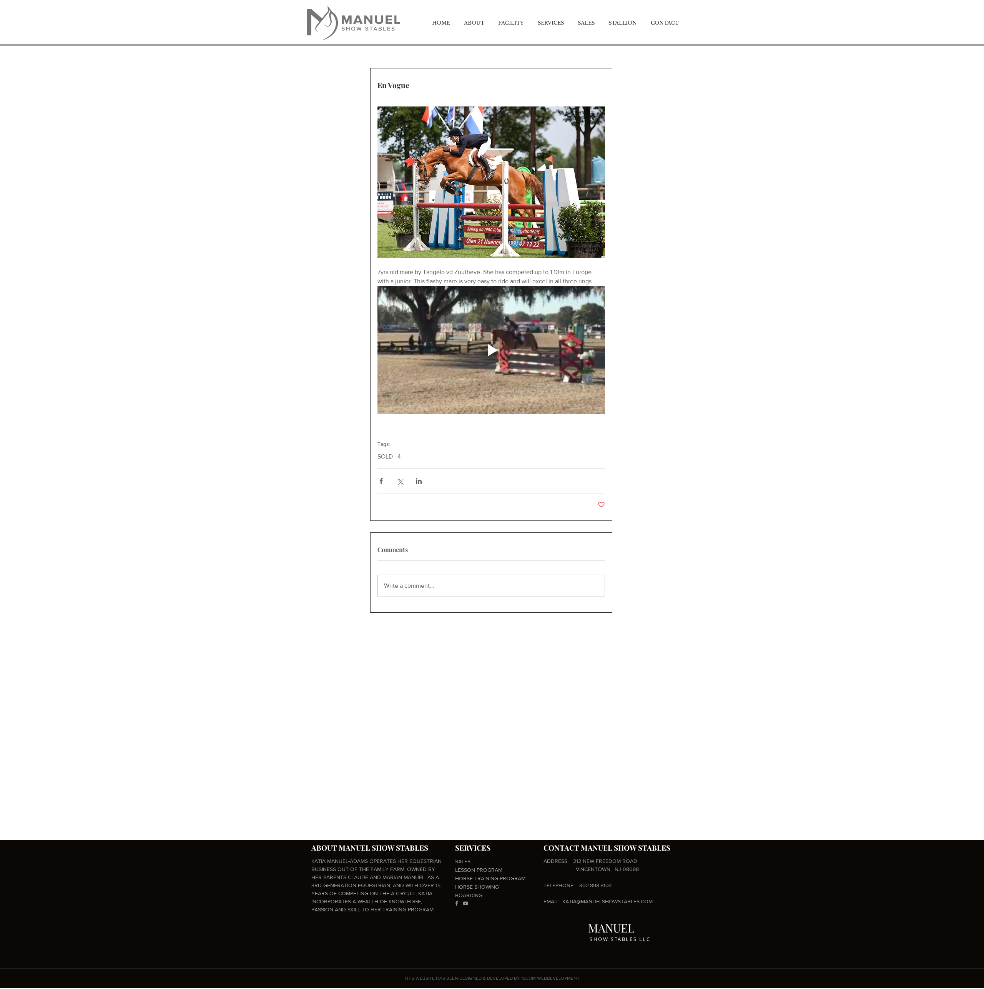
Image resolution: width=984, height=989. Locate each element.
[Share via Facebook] (381, 481)
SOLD (385, 456)
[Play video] (491, 350)
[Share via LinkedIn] (418, 481)
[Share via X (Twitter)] (400, 481)
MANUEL (611, 928)
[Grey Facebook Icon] (457, 903)
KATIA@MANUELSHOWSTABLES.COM (607, 901)
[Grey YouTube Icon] (465, 903)
